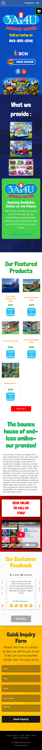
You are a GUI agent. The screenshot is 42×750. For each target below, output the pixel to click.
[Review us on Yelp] (24, 71)
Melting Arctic (11, 383)
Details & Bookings (11, 311)
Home (8, 735)
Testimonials (23, 738)
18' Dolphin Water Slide (31, 298)
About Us (15, 735)
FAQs (22, 735)
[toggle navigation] (37, 3)
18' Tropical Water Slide (31, 341)
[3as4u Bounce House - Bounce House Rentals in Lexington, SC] (21, 21)
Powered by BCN (21, 745)
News (28, 735)
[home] (3, 3)
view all (21, 409)
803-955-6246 (21, 41)
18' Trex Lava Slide (10, 341)
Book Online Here (21, 234)
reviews (26, 574)
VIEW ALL (21, 618)
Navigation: (30, 3)
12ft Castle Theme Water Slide (10, 298)
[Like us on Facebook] (18, 71)
